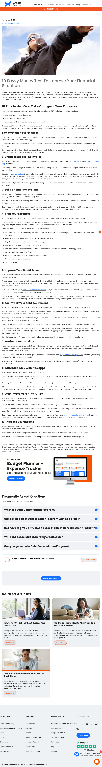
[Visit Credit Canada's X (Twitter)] (82, 724)
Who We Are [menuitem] (30, 724)
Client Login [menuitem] (4, 742)
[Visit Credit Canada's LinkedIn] (87, 724)
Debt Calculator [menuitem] (57, 728)
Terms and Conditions (36, 764)
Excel (76, 161)
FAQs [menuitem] (2, 733)
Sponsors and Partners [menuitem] (34, 737)
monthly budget (17, 174)
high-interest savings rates (71, 355)
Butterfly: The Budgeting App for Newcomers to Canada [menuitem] (64, 724)
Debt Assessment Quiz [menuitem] (59, 737)
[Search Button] (95, 5)
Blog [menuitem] (52, 747)
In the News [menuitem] (30, 728)
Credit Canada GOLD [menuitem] (8, 747)
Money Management (11, 23)
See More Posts (89, 559)
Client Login (83, 735)
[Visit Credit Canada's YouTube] (96, 724)
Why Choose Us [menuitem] (31, 747)
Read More (10, 642)
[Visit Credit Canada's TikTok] (77, 728)
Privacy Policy (21, 764)
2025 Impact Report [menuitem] (33, 751)
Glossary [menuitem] (3, 737)
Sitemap (49, 764)
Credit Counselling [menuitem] (7, 724)
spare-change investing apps (76, 415)
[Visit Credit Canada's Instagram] (91, 724)
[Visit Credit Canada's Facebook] (77, 724)
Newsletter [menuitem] (55, 751)
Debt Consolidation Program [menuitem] (11, 728)
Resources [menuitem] (55, 742)
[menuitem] (39, 5)
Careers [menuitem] (28, 733)
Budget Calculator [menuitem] (58, 733)
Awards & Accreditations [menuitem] (35, 742)
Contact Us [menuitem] (4, 751)
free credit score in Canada (34, 290)
